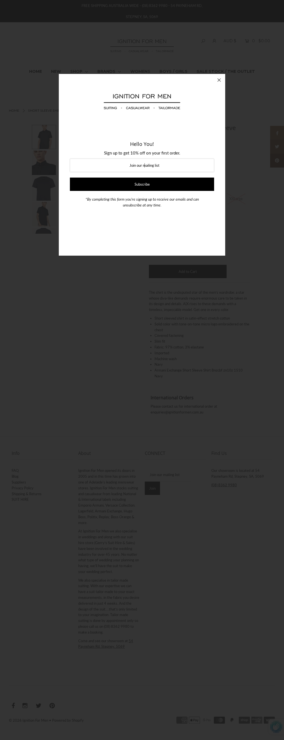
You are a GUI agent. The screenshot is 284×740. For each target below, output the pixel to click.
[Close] (219, 80)
